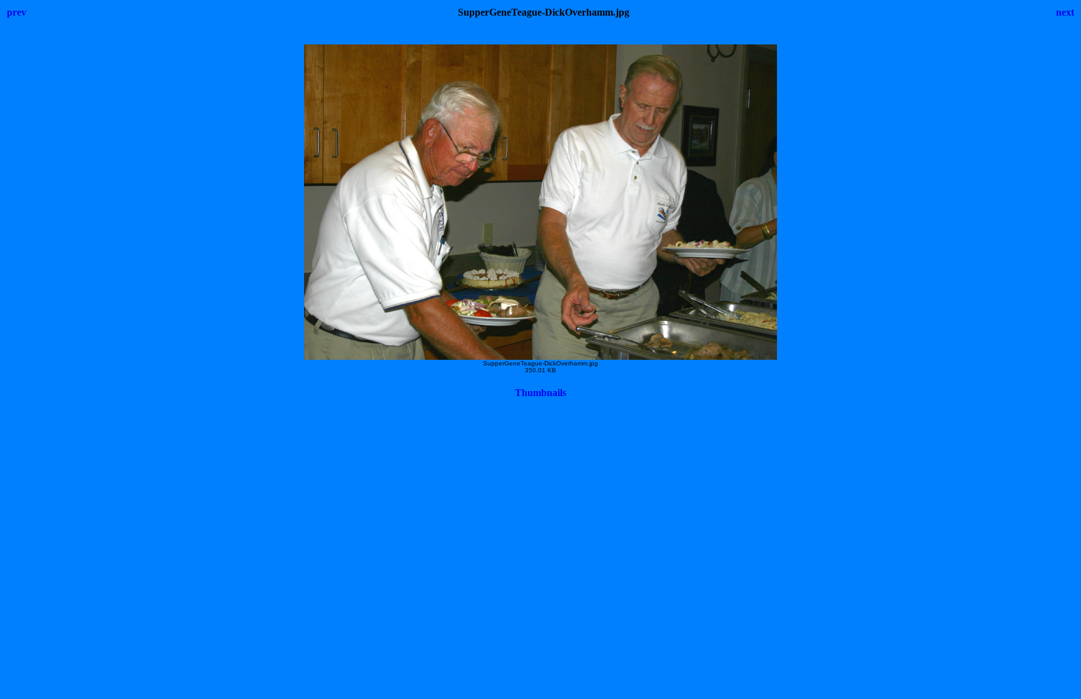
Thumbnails (540, 392)
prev (16, 12)
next (1065, 12)
